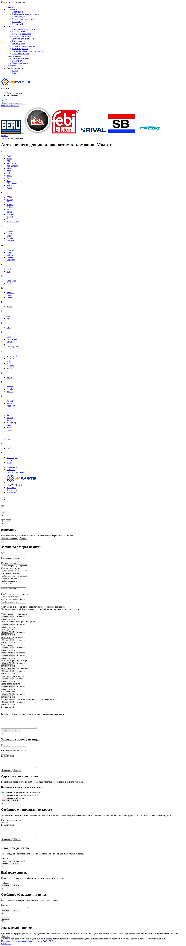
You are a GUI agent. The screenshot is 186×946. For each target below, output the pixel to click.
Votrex (9, 462)
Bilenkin (10, 214)
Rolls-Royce (12, 406)
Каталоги (11, 469)
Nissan (9, 377)
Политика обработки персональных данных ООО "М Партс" (29, 941)
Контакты (11, 66)
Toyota (10, 439)
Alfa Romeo (12, 163)
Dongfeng (11, 260)
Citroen (10, 233)
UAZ (9, 448)
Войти (16, 105)
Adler (9, 173)
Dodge (9, 252)
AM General (12, 183)
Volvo (9, 460)
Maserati (10, 366)
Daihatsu (10, 257)
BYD (9, 202)
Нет (8, 521)
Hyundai (10, 292)
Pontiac (10, 391)
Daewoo (10, 250)
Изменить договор (9, 538)
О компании (12, 467)
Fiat (8, 271)
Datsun (10, 255)
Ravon (9, 403)
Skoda (9, 415)
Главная (10, 7)
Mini (9, 363)
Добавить (6, 886)
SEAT (9, 430)
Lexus (9, 342)
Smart (9, 427)
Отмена (23, 538)
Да (3, 521)
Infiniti (9, 306)
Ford (9, 269)
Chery (9, 236)
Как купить (12, 490)
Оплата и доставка (15, 472)
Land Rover (12, 339)
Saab (9, 425)
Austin (9, 188)
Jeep (8, 316)
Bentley (10, 199)
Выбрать (5, 801)
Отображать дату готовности (22, 792)
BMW (9, 197)
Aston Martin (12, 166)
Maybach (11, 368)
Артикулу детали (14, 93)
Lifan (9, 344)
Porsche (10, 389)
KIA (8, 327)
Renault (10, 401)
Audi (9, 156)
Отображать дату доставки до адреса (21, 795)
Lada (9, 337)
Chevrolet (11, 231)
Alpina (9, 168)
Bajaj (9, 219)
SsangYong (11, 422)
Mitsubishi (11, 358)
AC (8, 161)
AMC (9, 175)
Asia (8, 180)
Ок (3, 512)
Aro (8, 178)
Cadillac (10, 238)
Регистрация (7, 105)
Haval (9, 297)
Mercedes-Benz (13, 356)
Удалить (5, 864)
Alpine (9, 171)
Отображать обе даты (14, 798)
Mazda (9, 361)
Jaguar (9, 318)
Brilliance (11, 207)
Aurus (9, 185)
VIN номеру (12, 95)
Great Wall (11, 281)
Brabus (10, 204)
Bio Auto (10, 217)
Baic (8, 209)
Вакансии (11, 487)
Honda (9, 295)
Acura (9, 158)
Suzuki (10, 420)
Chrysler (10, 241)
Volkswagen (12, 457)
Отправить (6, 731)
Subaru (10, 417)
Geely (9, 283)
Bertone (10, 212)
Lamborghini (12, 347)
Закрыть (15, 801)
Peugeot (10, 387)
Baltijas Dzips (13, 221)
